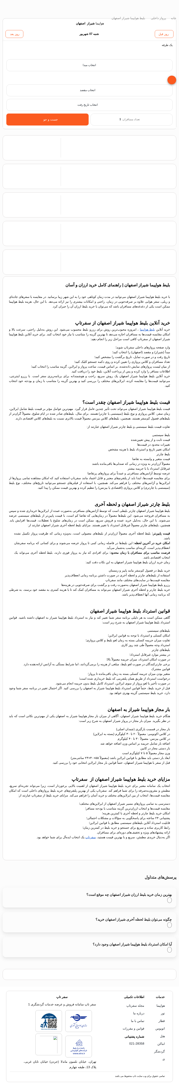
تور (163, 1013)
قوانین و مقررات (133, 1028)
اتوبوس (160, 1028)
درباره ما (138, 1013)
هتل (162, 1036)
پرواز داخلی (158, 18)
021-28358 (136, 1043)
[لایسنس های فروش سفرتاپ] (78, 1031)
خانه (173, 18)
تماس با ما (137, 1021)
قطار (161, 1021)
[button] (89, 50)
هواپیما (161, 1005)
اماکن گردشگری (159, 1051)
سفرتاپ (90, 837)
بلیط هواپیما (147, 329)
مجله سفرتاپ (135, 1005)
